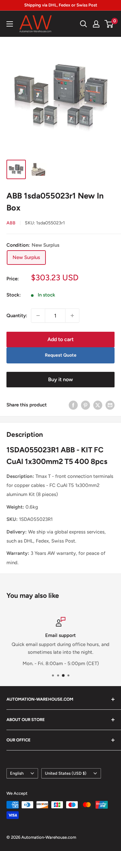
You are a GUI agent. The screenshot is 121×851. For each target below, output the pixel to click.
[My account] (96, 23)
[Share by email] (110, 405)
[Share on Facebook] (73, 405)
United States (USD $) (65, 773)
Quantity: (16, 315)
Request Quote (60, 355)
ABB (10, 223)
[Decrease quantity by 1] (38, 315)
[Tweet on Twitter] (97, 405)
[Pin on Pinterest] (85, 405)
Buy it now (60, 379)
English (17, 773)
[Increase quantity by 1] (72, 315)
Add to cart (60, 339)
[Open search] (83, 23)
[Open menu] (9, 24)
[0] (109, 24)
